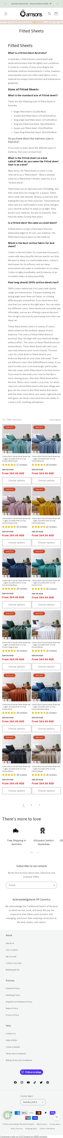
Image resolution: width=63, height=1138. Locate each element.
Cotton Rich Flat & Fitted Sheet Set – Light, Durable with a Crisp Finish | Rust (16, 706)
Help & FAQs (11, 1040)
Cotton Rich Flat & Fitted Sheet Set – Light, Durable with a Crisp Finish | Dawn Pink (16, 520)
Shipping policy (31, 1129)
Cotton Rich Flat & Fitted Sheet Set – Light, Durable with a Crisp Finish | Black (16, 768)
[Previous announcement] (5, 4)
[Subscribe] (54, 885)
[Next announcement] (57, 4)
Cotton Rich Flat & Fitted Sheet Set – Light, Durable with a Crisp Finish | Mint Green (16, 458)
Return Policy (12, 1008)
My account (11, 956)
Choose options (16, 480)
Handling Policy (13, 995)
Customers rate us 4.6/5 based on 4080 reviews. (24, 1136)
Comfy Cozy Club (14, 963)
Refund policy (42, 1124)
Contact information (47, 1129)
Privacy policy (55, 1124)
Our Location (12, 949)
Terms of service (17, 1129)
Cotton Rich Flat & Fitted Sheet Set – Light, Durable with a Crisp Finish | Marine (46, 458)
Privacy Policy (12, 1015)
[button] (6, 13)
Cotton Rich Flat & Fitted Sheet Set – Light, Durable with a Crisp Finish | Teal (46, 582)
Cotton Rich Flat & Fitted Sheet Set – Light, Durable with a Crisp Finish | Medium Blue (46, 706)
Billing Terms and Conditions (19, 1060)
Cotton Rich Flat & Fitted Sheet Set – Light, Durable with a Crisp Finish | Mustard (46, 520)
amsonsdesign (14, 1124)
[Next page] (39, 805)
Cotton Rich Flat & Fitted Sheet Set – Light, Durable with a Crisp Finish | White (46, 644)
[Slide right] (38, 852)
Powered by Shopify (26, 1124)
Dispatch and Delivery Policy (19, 1001)
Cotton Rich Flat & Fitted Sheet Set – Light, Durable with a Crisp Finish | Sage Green (16, 644)
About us (10, 943)
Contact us (11, 1033)
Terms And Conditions (16, 1053)
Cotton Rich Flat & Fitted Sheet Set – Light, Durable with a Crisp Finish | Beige (46, 768)
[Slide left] (25, 852)
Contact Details (13, 1047)
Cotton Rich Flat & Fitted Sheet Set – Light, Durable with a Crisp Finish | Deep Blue (16, 582)
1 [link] (23, 804)
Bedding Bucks (13, 969)
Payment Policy (13, 988)
